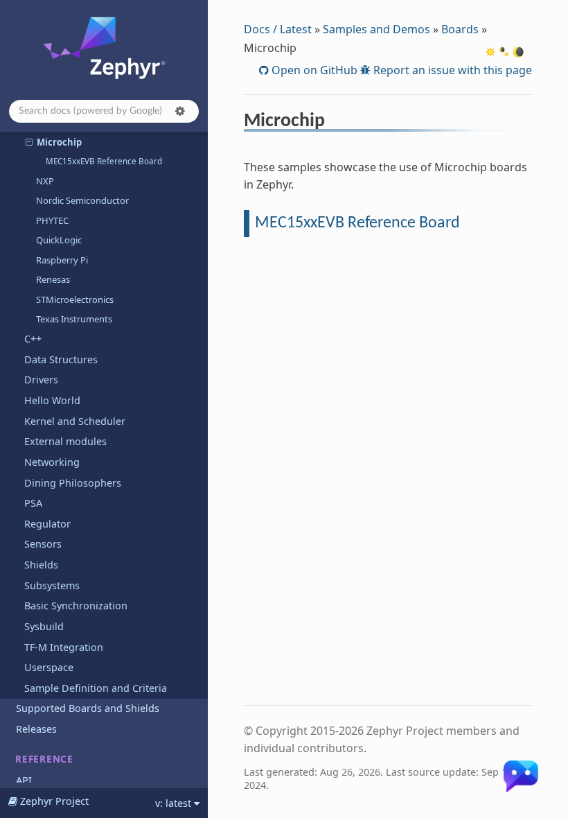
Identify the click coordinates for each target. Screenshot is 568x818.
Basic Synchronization (75, 605)
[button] (180, 110)
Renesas (53, 279)
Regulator (47, 523)
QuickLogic (59, 240)
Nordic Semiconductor (82, 200)
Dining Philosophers (72, 482)
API (24, 780)
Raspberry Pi (62, 260)
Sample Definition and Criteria (95, 688)
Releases (36, 729)
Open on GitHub (313, 70)
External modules (65, 441)
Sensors (43, 543)
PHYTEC (52, 220)
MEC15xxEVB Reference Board (104, 161)
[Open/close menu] (29, 142)
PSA (33, 503)
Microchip (59, 142)
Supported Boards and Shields (87, 708)
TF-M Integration (63, 647)
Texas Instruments (74, 319)
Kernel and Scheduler (74, 421)
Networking (52, 462)
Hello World (52, 400)
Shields (41, 564)
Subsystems (52, 585)
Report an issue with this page (451, 70)
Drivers (41, 379)
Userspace (48, 667)
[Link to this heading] (334, 123)
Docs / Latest (278, 29)
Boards (460, 29)
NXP (45, 181)
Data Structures (61, 359)
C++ (33, 338)
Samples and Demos (376, 29)
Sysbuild (44, 626)
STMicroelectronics (75, 299)
